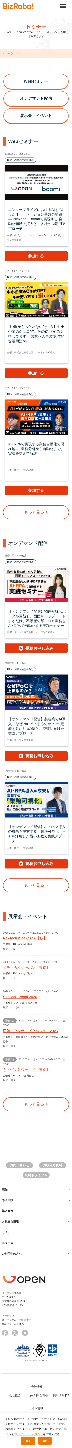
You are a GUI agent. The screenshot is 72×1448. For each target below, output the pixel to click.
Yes (27, 1440)
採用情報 (58, 1395)
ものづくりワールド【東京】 (26, 1070)
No (45, 1440)
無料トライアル (36, 1175)
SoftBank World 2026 (20, 997)
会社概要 (15, 1395)
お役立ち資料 (52, 1165)
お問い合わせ (19, 1165)
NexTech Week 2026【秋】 (25, 938)
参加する (36, 256)
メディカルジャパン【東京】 (26, 968)
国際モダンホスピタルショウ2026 (30, 1031)
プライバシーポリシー (29, 1434)
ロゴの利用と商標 (37, 1395)
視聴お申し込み (39, 648)
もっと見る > (36, 512)
